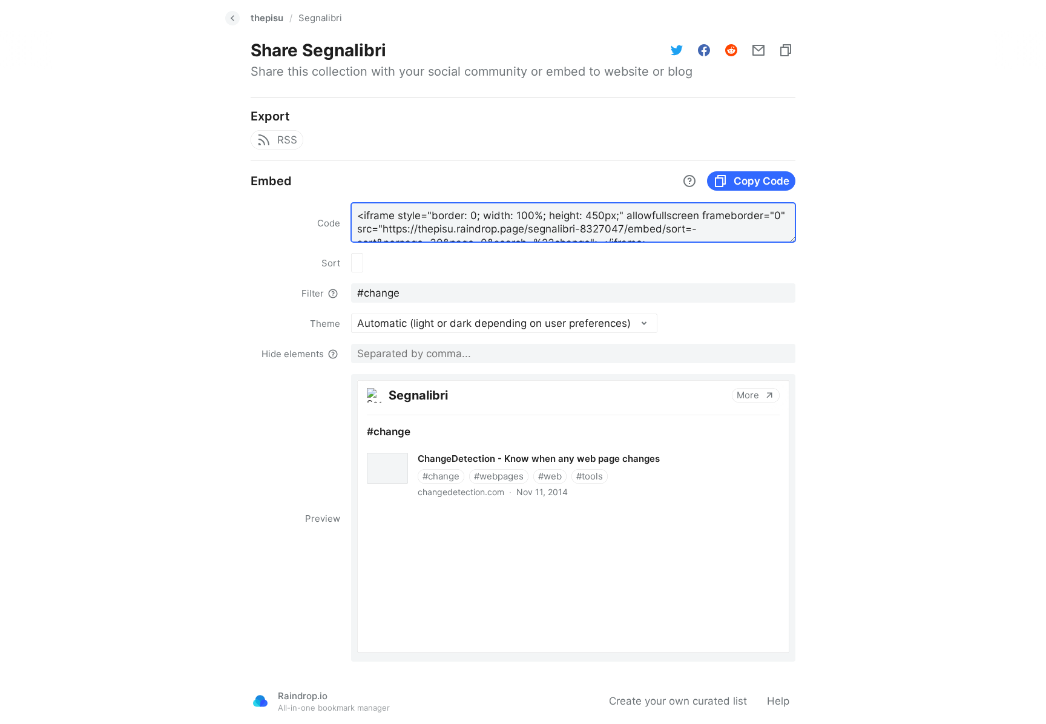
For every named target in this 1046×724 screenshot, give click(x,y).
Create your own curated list (678, 701)
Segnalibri (320, 18)
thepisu (267, 18)
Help (778, 701)
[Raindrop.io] (260, 701)
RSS (287, 140)
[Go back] (232, 18)
